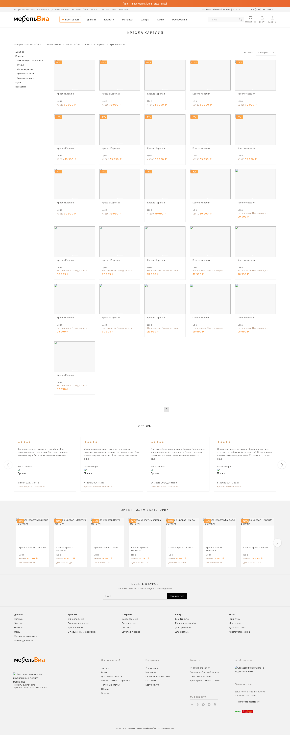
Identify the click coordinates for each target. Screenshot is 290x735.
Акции (94, 9)
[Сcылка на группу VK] (192, 704)
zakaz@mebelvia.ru (200, 676)
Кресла (19, 56)
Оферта (105, 688)
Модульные (235, 623)
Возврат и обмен (80, 9)
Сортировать (264, 52)
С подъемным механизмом (82, 631)
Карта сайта (152, 684)
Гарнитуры (234, 618)
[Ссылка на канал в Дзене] (209, 704)
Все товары (72, 19)
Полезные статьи (108, 9)
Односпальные (76, 618)
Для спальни (182, 631)
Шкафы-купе (182, 618)
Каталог (105, 667)
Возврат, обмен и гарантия (115, 680)
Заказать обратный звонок (216, 9)
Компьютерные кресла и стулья (30, 62)
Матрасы (127, 19)
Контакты (124, 9)
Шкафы (145, 19)
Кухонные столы (238, 627)
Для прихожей (183, 627)
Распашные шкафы (185, 623)
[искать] (240, 19)
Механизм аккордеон (25, 636)
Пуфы (18, 82)
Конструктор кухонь (239, 631)
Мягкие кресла (25, 69)
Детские (126, 627)
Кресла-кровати (25, 77)
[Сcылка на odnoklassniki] (198, 704)
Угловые (18, 623)
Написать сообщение (248, 701)
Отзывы (105, 693)
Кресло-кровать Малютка (31, 486)
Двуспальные (75, 627)
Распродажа (179, 19)
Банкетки (20, 86)
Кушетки (18, 627)
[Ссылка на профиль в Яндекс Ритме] (215, 704)
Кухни (160, 19)
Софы (17, 631)
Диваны (91, 19)
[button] (72, 89)
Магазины (151, 672)
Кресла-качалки (26, 73)
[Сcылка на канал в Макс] (203, 704)
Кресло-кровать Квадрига (98, 486)
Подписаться (177, 596)
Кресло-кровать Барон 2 (230, 486)
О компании (43, 9)
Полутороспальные (78, 623)
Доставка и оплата (60, 9)
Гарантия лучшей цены (158, 676)
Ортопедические (23, 640)
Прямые (18, 618)
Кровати (109, 19)
